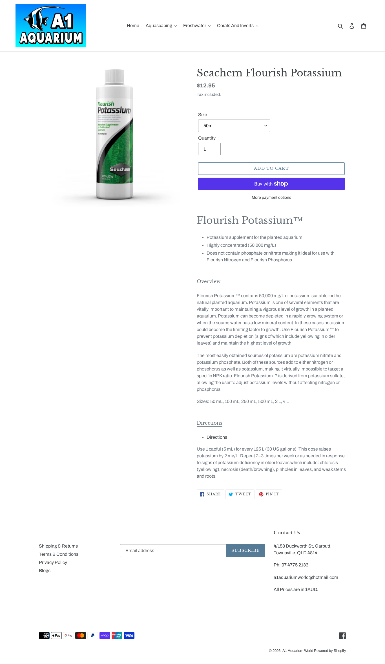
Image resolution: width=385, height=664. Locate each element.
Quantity (207, 138)
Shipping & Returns (58, 546)
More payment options (271, 197)
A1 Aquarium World (297, 651)
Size (202, 114)
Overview (208, 281)
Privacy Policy (53, 562)
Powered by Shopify (330, 651)
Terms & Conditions (58, 554)
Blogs (44, 570)
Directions (209, 423)
